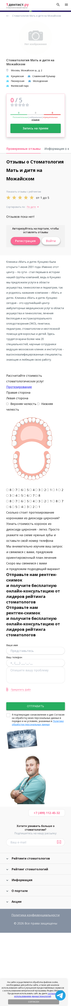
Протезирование (19, 387)
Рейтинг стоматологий (30, 869)
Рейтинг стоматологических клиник (8, 15)
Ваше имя (12, 645)
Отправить (35, 706)
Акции (16, 902)
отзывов (35, 119)
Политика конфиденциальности (35, 915)
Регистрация (25, 241)
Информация (22, 880)
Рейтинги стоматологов (31, 858)
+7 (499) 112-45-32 (47, 813)
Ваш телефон (14, 657)
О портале (20, 891)
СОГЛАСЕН (33, 1002)
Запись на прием (35, 128)
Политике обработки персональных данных (38, 722)
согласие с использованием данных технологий (36, 995)
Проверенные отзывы (23, 149)
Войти (51, 241)
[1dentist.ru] (17, 6)
